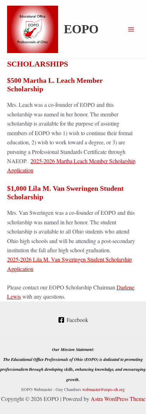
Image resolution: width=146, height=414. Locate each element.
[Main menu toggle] (131, 29)
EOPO (81, 29)
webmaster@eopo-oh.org (103, 389)
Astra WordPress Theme (118, 398)
